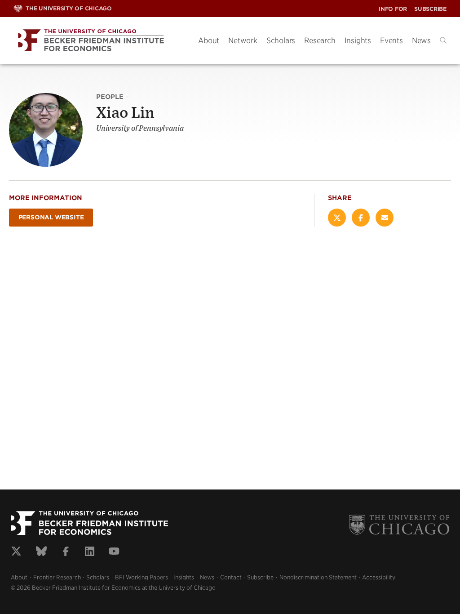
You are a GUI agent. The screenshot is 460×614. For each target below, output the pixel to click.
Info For (393, 8)
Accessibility (378, 577)
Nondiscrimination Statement (318, 577)
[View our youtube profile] (114, 552)
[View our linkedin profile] (89, 552)
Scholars (280, 40)
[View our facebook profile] (66, 552)
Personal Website (51, 217)
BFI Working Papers (141, 577)
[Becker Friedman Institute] (99, 40)
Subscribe (430, 8)
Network (242, 40)
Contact (231, 577)
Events (391, 40)
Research (319, 40)
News (421, 40)
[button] (443, 40)
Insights (358, 40)
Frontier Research (57, 577)
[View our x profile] (16, 552)
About (208, 40)
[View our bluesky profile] (41, 552)
